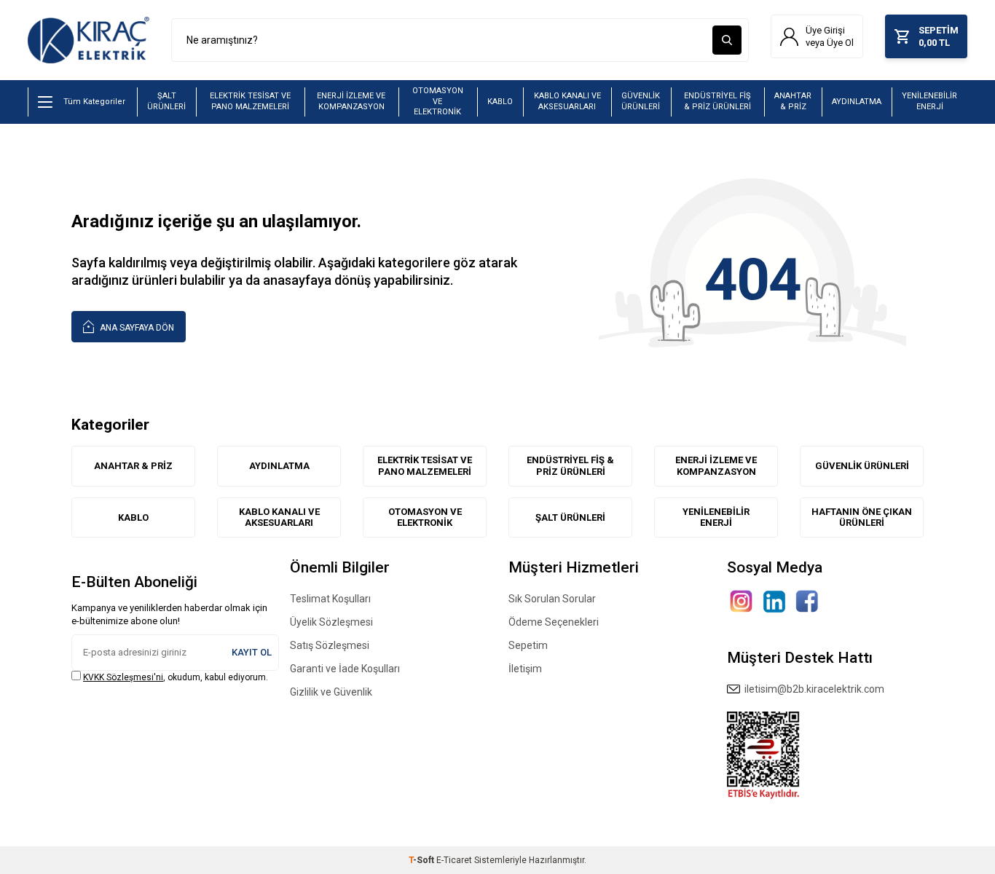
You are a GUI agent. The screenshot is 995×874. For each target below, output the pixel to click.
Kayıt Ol (252, 652)
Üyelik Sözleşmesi (331, 622)
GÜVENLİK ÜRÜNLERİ (640, 101)
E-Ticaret (454, 860)
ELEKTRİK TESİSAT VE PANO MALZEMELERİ (250, 101)
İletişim (525, 668)
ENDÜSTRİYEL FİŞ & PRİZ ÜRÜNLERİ (717, 101)
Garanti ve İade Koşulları (345, 668)
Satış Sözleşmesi (329, 645)
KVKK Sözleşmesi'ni (123, 677)
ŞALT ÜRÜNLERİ (166, 101)
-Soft (422, 860)
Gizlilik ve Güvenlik (331, 692)
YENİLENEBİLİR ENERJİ (929, 101)
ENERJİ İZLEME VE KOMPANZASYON (351, 101)
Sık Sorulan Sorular (552, 599)
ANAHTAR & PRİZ (792, 101)
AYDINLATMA (856, 101)
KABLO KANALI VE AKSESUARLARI (567, 101)
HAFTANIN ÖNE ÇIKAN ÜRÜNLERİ (861, 517)
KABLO (500, 101)
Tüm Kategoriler (94, 101)
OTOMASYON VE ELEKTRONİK (437, 101)
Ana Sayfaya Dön (136, 328)
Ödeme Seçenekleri (553, 622)
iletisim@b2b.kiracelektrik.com (812, 689)
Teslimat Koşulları (330, 599)
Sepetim (528, 645)
